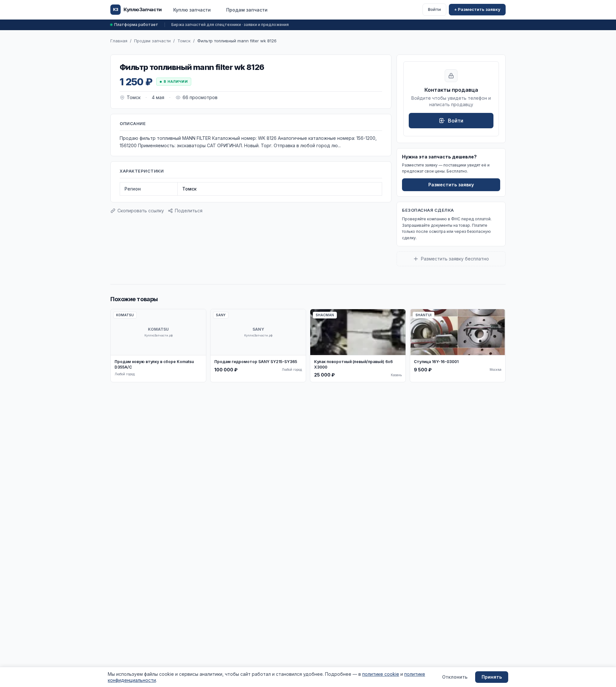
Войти (434, 9)
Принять (492, 677)
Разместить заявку (451, 184)
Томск (184, 40)
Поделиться (188, 210)
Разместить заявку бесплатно (455, 258)
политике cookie (380, 674)
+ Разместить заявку (477, 9)
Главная (118, 40)
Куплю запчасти (192, 10)
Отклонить (454, 677)
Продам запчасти (247, 10)
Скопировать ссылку (140, 210)
